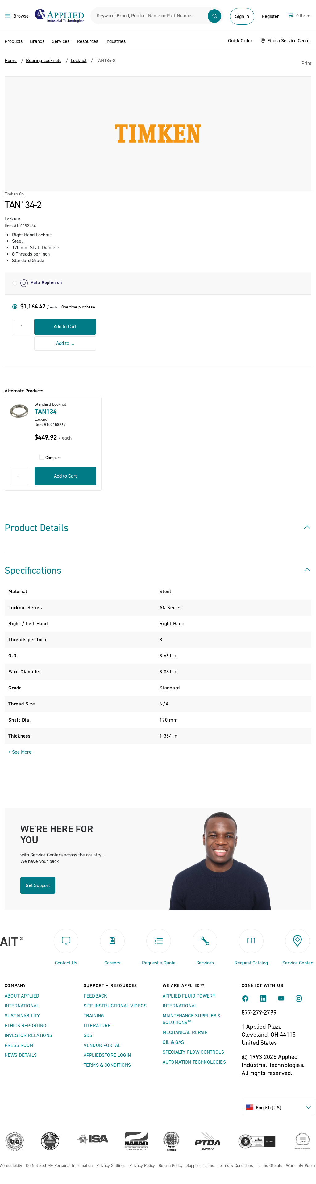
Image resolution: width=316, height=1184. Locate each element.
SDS (88, 1035)
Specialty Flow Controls (193, 1052)
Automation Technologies (194, 1062)
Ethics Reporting (26, 1026)
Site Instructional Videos (115, 1006)
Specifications (33, 570)
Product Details (37, 528)
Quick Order (240, 41)
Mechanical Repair (185, 1032)
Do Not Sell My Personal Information (59, 1166)
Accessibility (11, 1166)
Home (11, 60)
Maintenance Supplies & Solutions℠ (192, 1019)
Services (60, 41)
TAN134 (45, 411)
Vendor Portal (102, 1045)
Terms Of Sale (269, 1166)
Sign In (242, 16)
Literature (97, 1026)
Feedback (95, 996)
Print (306, 63)
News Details (21, 1055)
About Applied (22, 996)
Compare (53, 458)
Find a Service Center (288, 41)
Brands (37, 41)
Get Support (38, 885)
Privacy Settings (111, 1166)
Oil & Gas (173, 1042)
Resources (87, 41)
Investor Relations (28, 1035)
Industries (116, 41)
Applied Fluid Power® (189, 996)
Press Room (19, 1045)
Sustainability (22, 1016)
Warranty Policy (300, 1166)
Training (94, 1016)
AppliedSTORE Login (107, 1055)
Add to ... (65, 343)
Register (270, 16)
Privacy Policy (142, 1166)
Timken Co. (15, 194)
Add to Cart (65, 327)
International (22, 1006)
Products (14, 41)
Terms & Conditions (107, 1065)
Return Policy (171, 1166)
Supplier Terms (200, 1166)
